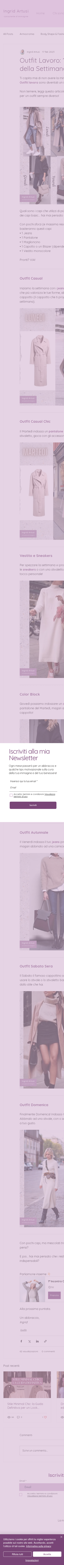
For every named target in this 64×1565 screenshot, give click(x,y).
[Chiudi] (59, 1539)
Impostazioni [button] (32, 1560)
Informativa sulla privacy (38, 1546)
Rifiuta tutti (17, 1554)
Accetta (47, 1554)
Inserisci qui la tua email (23, 781)
